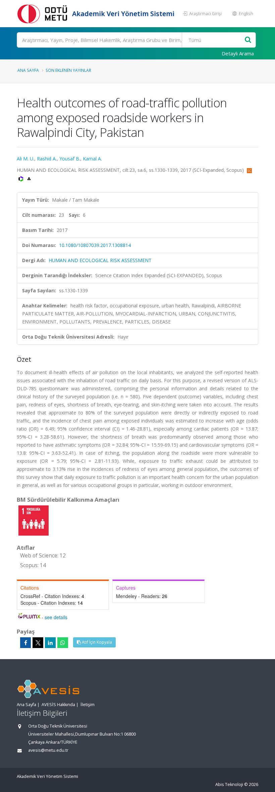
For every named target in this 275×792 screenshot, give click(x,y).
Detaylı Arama (238, 53)
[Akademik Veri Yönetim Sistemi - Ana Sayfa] (43, 13)
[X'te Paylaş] (38, 642)
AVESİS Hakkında (58, 704)
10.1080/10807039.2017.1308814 (95, 245)
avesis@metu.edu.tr (48, 750)
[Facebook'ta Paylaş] (25, 642)
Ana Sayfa (28, 70)
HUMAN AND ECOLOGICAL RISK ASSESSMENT (100, 260)
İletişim (87, 704)
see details (56, 617)
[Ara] (248, 40)
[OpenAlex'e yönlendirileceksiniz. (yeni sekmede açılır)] (29, 178)
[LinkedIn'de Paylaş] (50, 642)
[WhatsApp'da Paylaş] (62, 642)
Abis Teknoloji (229, 784)
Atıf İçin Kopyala (96, 642)
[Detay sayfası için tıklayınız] (33, 520)
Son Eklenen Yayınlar (68, 70)
